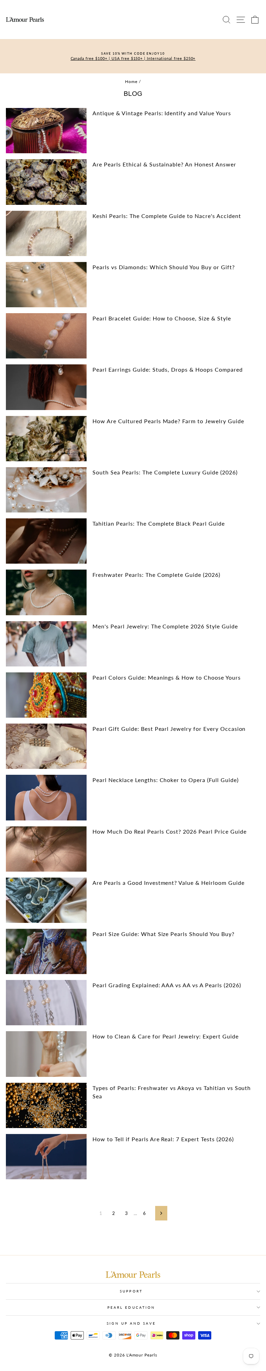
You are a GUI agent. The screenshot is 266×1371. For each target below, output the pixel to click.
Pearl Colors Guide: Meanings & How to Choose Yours (166, 677)
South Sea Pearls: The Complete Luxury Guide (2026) (164, 472)
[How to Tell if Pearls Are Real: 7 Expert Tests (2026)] (46, 1156)
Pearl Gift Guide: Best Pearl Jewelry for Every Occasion (169, 728)
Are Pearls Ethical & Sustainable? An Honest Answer (164, 164)
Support (131, 1291)
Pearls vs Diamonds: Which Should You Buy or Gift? (163, 267)
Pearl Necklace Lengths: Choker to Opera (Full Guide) (165, 780)
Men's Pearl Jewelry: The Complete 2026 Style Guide (165, 626)
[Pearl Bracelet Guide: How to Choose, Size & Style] (46, 335)
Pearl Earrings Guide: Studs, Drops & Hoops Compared (167, 369)
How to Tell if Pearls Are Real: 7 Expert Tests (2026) (162, 1139)
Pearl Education (131, 1307)
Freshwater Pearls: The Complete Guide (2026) (156, 574)
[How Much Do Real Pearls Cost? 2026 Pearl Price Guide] (46, 849)
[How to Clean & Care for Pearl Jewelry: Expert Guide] (46, 1054)
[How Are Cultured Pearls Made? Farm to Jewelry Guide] (46, 438)
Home (131, 81)
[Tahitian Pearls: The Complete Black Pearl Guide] (46, 541)
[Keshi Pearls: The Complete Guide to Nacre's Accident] (46, 233)
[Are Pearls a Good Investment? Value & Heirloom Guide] (46, 900)
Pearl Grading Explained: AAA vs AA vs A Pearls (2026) (166, 985)
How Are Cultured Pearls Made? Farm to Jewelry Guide (168, 421)
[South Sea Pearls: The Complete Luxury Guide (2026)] (46, 489)
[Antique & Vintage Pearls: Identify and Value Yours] (46, 130)
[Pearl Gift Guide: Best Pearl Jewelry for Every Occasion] (46, 746)
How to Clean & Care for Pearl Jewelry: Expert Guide (165, 1036)
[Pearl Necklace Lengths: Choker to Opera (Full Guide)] (46, 797)
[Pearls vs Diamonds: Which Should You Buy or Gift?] (46, 284)
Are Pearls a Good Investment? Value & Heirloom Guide (168, 882)
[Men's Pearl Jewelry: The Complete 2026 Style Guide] (46, 643)
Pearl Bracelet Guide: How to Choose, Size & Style (161, 318)
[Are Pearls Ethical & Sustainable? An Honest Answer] (46, 182)
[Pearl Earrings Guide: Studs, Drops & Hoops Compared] (46, 387)
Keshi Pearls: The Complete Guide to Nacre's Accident (166, 215)
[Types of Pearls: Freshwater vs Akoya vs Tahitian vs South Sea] (46, 1105)
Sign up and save (131, 1323)
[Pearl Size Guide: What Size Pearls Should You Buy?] (46, 951)
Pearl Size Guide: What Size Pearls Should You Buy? (163, 933)
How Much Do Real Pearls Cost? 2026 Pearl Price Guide (169, 831)
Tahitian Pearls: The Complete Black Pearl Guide (158, 523)
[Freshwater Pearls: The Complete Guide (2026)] (46, 592)
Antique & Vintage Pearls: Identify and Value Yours (161, 113)
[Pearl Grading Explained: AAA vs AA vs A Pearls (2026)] (46, 1002)
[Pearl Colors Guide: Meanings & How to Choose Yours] (46, 695)
